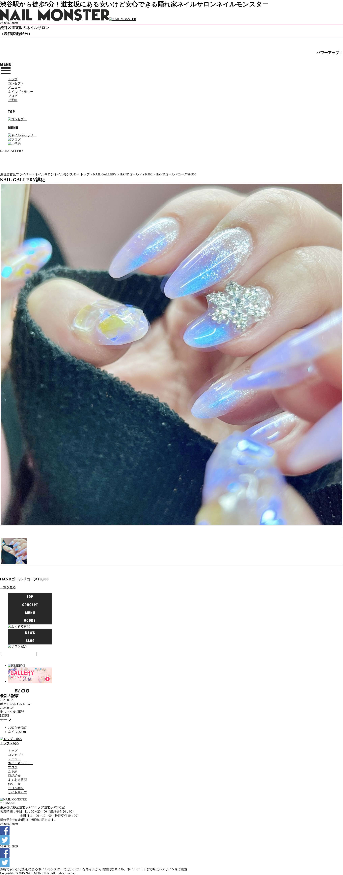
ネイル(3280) (17, 731)
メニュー (14, 87)
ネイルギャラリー (20, 91)
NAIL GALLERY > (106, 174)
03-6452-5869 (9, 22)
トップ (12, 79)
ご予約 (12, 100)
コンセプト (16, 83)
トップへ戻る (9, 743)
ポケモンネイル (11, 704)
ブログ (12, 96)
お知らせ (14, 784)
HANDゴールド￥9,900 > (138, 174)
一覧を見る (8, 587)
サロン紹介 (16, 788)
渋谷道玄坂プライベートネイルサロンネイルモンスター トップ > (46, 174)
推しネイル (8, 711)
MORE (4, 715)
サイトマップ (17, 792)
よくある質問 (17, 779)
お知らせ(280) (17, 727)
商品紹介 (14, 775)
